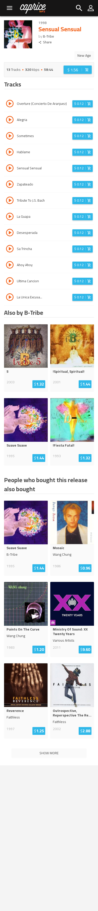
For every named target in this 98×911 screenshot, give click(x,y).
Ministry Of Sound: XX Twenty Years (70, 631)
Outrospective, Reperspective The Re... (72, 712)
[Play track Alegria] (9, 120)
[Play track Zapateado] (9, 185)
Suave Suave (17, 445)
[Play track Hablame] (9, 152)
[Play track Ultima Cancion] (9, 281)
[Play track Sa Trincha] (9, 249)
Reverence (15, 710)
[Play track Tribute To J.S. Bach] (9, 201)
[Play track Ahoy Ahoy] (9, 265)
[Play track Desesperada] (9, 233)
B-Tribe (48, 36)
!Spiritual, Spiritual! (68, 371)
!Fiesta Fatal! (63, 445)
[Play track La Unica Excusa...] (9, 297)
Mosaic (58, 548)
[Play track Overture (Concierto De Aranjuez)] (9, 104)
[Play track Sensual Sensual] (9, 168)
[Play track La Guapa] (9, 217)
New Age (84, 55)
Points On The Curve (23, 629)
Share (47, 42)
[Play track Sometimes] (9, 136)
